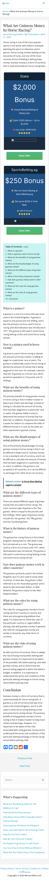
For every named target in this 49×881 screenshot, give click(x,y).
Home (5, 11)
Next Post (25, 765)
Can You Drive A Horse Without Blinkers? (22, 848)
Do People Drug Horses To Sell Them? (21, 843)
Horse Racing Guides (13, 34)
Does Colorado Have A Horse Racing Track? (23, 830)
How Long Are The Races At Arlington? (21, 825)
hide (25, 247)
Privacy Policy (7, 868)
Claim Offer (24, 156)
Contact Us (35, 868)
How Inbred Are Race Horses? (17, 812)
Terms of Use (21, 868)
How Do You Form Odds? (15, 834)
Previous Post (25, 758)
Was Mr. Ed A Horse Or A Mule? (17, 839)
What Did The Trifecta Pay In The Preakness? (24, 852)
